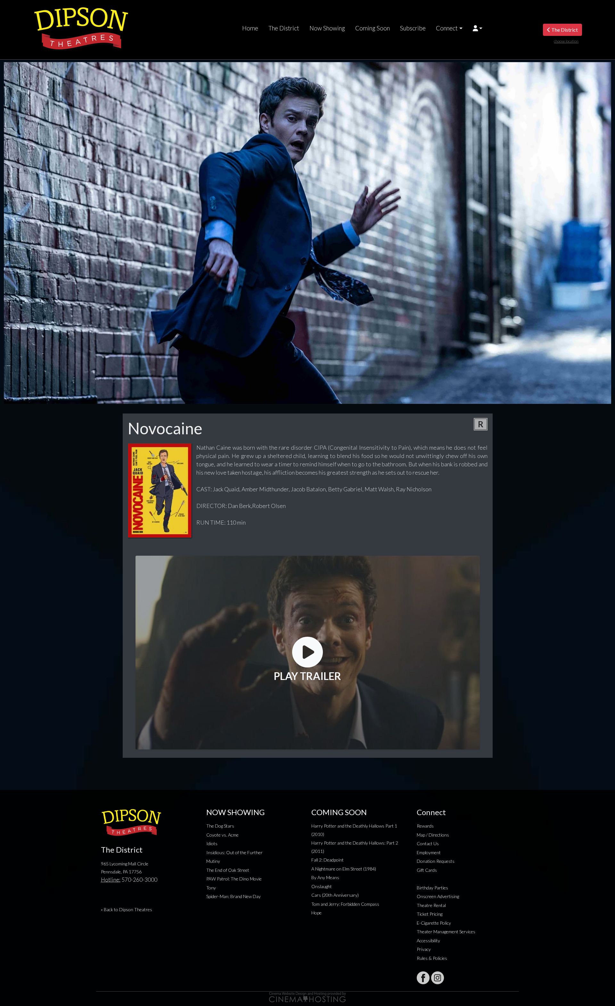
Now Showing (327, 28)
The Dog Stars (220, 826)
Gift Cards (427, 870)
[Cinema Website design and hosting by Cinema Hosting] (307, 996)
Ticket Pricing (429, 914)
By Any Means (325, 877)
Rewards (425, 826)
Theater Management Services (446, 931)
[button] (478, 28)
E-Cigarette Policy (434, 923)
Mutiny (213, 861)
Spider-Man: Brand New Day (233, 896)
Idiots (211, 843)
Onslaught (321, 886)
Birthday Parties (432, 887)
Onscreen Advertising (438, 896)
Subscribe (413, 28)
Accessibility (428, 940)
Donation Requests (436, 861)
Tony (211, 887)
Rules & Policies (432, 958)
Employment (429, 852)
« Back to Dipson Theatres (126, 909)
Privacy (424, 949)
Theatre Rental (431, 905)
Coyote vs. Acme (222, 835)
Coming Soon (372, 28)
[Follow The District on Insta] (437, 977)
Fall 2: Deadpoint (327, 860)
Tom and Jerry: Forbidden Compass (345, 904)
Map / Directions (433, 835)
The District (283, 28)
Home (250, 28)
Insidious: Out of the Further (234, 852)
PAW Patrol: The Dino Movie (234, 878)
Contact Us (428, 843)
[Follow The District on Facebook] (423, 977)
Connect (447, 28)
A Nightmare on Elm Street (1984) (343, 868)
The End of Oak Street (227, 870)
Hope (316, 912)
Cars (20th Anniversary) (335, 895)
